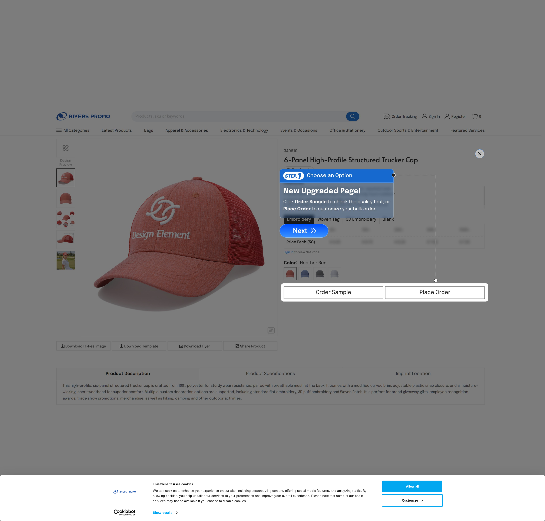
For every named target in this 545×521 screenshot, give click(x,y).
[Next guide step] (304, 230)
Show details (162, 512)
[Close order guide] (481, 154)
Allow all (412, 486)
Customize (410, 500)
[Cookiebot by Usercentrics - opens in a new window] (124, 512)
